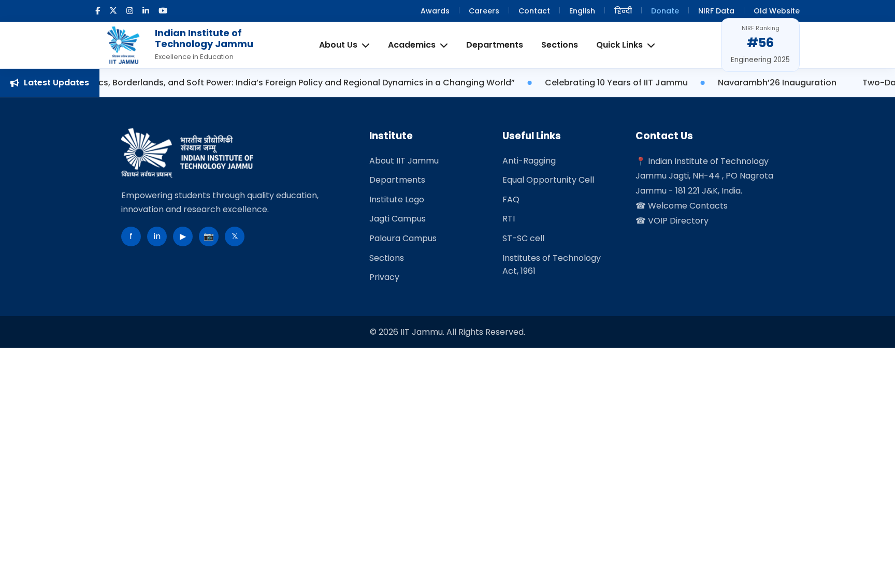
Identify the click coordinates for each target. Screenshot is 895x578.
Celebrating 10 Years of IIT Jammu (584, 82)
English (582, 11)
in (157, 236)
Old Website (777, 11)
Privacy (384, 277)
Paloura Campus (403, 238)
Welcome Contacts (688, 206)
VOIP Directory (678, 221)
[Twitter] (113, 11)
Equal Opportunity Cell (548, 180)
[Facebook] (97, 11)
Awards (435, 11)
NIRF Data (716, 11)
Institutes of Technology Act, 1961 (551, 264)
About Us (338, 45)
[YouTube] (162, 11)
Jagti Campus (397, 219)
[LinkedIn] (145, 11)
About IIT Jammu (404, 161)
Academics (412, 45)
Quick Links (619, 45)
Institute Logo (396, 199)
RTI (508, 219)
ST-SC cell (523, 238)
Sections (559, 45)
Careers (484, 11)
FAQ (510, 199)
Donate (665, 11)
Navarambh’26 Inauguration (745, 82)
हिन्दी (623, 11)
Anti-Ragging (529, 161)
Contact (534, 11)
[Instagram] (129, 11)
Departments (494, 45)
